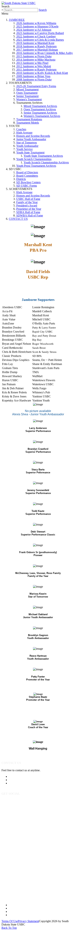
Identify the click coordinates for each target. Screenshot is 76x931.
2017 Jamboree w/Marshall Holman (37, 49)
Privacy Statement (28, 921)
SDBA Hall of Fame (28, 212)
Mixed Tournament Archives (40, 106)
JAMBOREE (17, 19)
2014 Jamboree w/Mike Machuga (35, 59)
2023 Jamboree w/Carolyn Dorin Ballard (40, 33)
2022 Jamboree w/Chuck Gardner (36, 36)
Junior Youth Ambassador (31, 139)
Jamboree (14, 904)
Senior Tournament (27, 96)
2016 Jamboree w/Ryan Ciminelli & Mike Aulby (44, 53)
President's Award (26, 205)
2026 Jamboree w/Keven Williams (36, 23)
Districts (21, 179)
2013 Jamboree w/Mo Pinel (32, 62)
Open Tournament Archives (40, 109)
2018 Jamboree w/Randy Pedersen (36, 46)
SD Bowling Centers (28, 182)
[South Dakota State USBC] (18, 3)
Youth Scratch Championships (33, 159)
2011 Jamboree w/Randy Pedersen (36, 69)
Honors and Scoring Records (33, 135)
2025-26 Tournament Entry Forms (36, 86)
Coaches (21, 129)
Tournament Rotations (29, 119)
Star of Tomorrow (26, 142)
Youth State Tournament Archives (43, 155)
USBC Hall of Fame (28, 198)
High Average (24, 132)
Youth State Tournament (30, 152)
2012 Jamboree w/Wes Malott (33, 66)
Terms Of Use (9, 921)
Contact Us (15, 914)
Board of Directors (27, 172)
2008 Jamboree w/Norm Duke (34, 79)
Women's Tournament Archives (42, 116)
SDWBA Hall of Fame (29, 215)
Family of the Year (27, 202)
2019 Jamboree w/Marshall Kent (35, 43)
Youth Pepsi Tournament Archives (36, 165)
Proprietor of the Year (28, 208)
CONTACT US (18, 218)
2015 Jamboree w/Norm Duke (34, 56)
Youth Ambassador (27, 145)
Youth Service (24, 149)
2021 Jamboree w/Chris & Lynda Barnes (40, 39)
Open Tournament (26, 92)
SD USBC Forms (26, 185)
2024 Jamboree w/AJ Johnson (33, 29)
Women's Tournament (29, 99)
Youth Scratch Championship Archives (46, 162)
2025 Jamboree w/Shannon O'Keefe (37, 26)
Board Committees (27, 175)
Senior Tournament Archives (40, 112)
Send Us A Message (20, 779)
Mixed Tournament (27, 89)
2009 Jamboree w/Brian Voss (33, 76)
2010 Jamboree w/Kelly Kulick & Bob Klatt (42, 72)
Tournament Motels (27, 122)
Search (43, 9)
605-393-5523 (17, 776)
